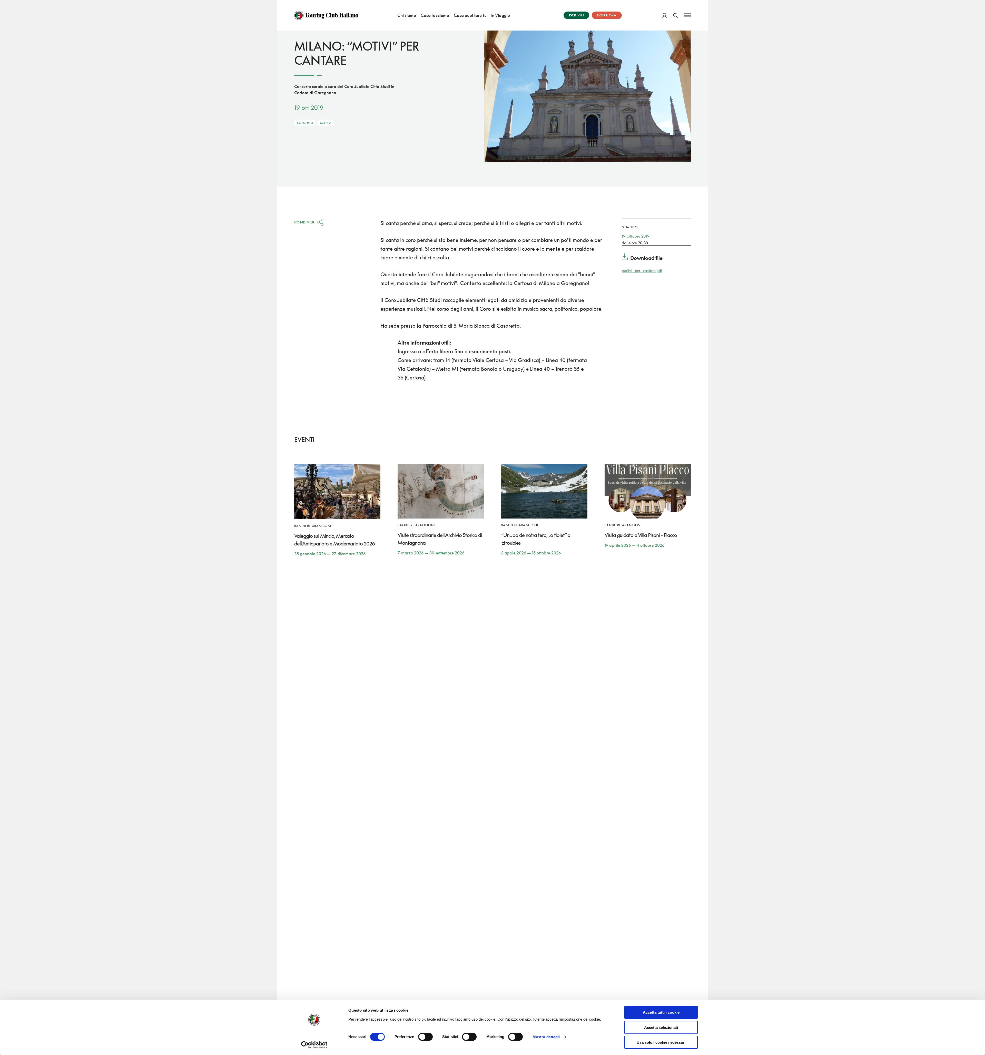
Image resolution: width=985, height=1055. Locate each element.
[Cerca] (675, 15)
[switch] (425, 1037)
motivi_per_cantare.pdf (642, 270)
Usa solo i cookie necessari (661, 1042)
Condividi (304, 222)
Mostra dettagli (546, 1037)
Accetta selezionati (661, 1027)
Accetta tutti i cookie (661, 1012)
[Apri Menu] (687, 15)
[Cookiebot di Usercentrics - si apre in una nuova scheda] (314, 1045)
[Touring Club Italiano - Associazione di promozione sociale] (326, 15)
